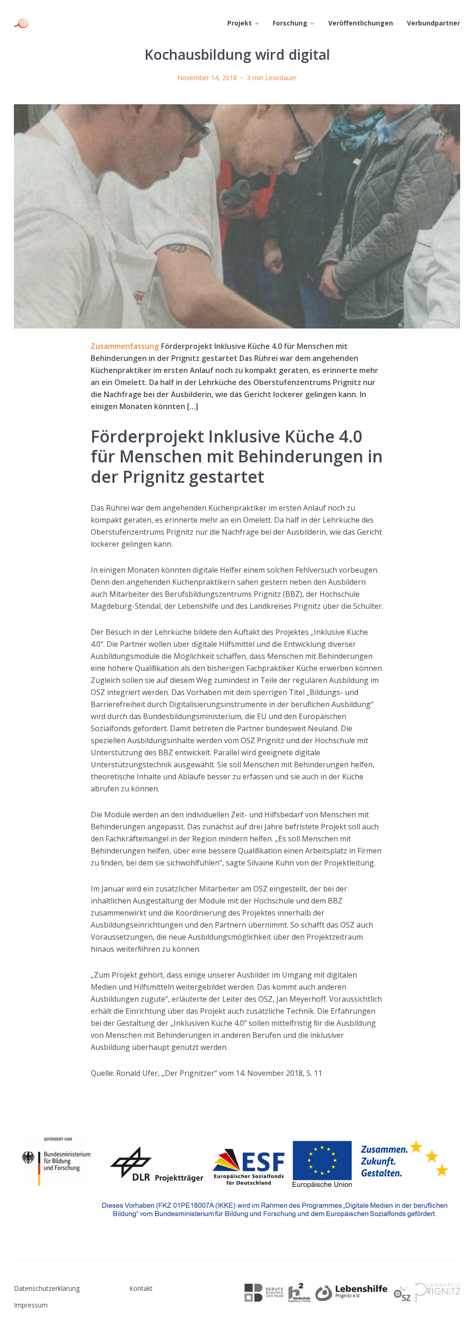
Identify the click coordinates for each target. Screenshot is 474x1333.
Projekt (239, 23)
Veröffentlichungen (360, 23)
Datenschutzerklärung (47, 1288)
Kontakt (141, 1288)
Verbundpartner (433, 23)
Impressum (31, 1305)
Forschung (290, 23)
